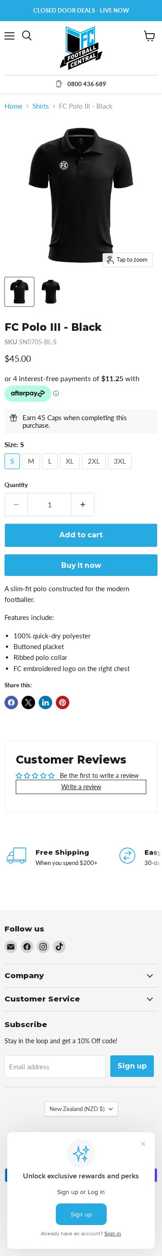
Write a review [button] (81, 786)
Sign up (132, 1066)
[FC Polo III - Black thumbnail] (19, 291)
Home (13, 106)
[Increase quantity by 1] (83, 504)
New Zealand (77, 1108)
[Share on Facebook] (11, 702)
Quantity (16, 485)
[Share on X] (28, 702)
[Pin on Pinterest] (62, 702)
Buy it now (81, 565)
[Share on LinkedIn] (45, 702)
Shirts (40, 106)
